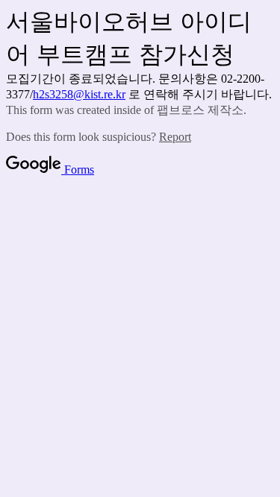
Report (175, 136)
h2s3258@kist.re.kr (79, 94)
